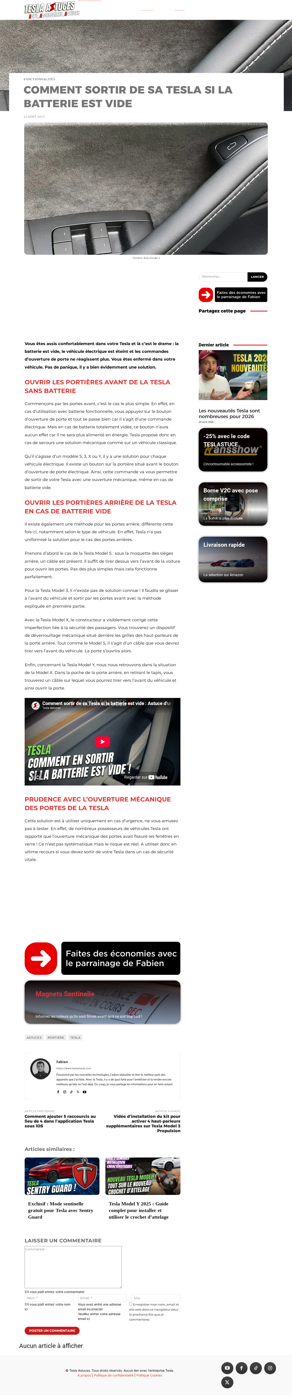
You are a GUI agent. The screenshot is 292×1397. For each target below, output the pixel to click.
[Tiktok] (256, 1368)
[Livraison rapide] (233, 559)
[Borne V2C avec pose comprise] (233, 504)
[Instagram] (64, 1091)
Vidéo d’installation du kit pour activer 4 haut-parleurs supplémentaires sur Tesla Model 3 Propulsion (143, 1123)
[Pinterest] (252, 329)
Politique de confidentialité (113, 1375)
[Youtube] (84, 1091)
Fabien (62, 1061)
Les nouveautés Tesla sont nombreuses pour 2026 (229, 413)
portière (56, 1037)
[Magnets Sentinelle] (102, 1002)
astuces (34, 1037)
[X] (78, 1091)
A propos (84, 1375)
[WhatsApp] (262, 329)
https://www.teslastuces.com (73, 1068)
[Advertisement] (102, 306)
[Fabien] (41, 1076)
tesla (75, 1037)
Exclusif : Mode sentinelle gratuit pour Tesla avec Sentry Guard (60, 1210)
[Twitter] (227, 1382)
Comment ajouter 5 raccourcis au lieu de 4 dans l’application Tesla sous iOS (60, 1121)
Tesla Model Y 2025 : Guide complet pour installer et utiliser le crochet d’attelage (139, 1210)
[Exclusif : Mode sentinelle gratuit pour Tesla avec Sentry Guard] (62, 1176)
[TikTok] (71, 1091)
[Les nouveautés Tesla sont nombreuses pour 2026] (233, 375)
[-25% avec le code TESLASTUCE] (233, 449)
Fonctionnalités (39, 79)
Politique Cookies (149, 1375)
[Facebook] (58, 1091)
